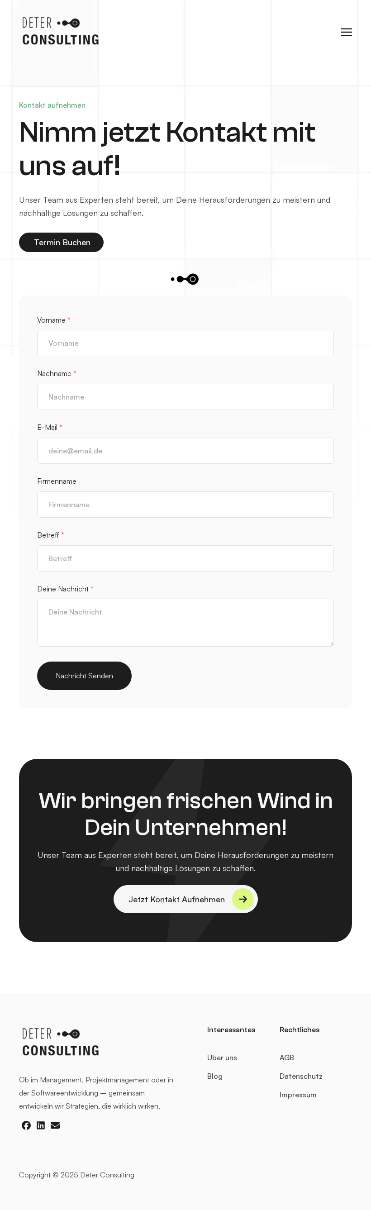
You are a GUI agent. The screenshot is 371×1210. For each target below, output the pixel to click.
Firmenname (56, 481)
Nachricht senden (84, 675)
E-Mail (49, 427)
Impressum (298, 1094)
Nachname (56, 373)
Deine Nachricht (65, 588)
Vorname (54, 319)
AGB (287, 1057)
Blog (215, 1076)
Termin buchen (67, 242)
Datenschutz (301, 1076)
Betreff (50, 534)
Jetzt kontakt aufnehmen (176, 899)
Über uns (222, 1057)
